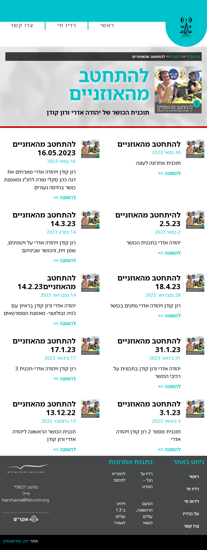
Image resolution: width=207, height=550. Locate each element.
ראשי (107, 25)
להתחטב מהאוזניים (149, 144)
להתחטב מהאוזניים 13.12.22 (44, 408)
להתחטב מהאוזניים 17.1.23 (44, 345)
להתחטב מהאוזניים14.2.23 (47, 282)
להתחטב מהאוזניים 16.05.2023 (44, 148)
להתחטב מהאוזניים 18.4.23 (149, 282)
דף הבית (193, 56)
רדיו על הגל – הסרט (146, 480)
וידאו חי (191, 501)
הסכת (175, 56)
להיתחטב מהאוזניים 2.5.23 (148, 219)
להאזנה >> (169, 173)
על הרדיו (191, 514)
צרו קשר (22, 25)
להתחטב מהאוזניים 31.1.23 (149, 345)
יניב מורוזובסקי (15, 541)
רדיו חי (66, 25)
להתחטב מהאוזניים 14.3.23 (44, 219)
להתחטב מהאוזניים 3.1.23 (149, 408)
